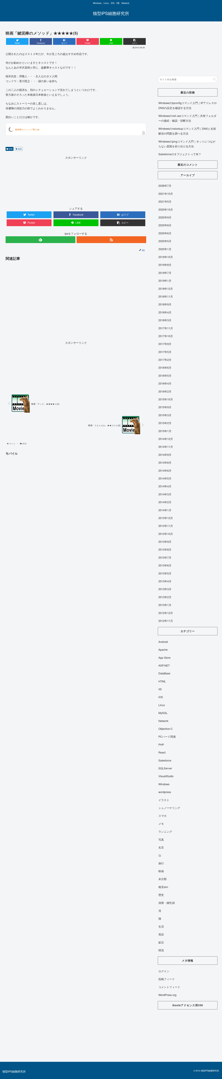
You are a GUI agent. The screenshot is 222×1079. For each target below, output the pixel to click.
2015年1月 (164, 431)
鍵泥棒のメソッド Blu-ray (27, 129)
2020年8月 (164, 225)
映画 (11, 149)
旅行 (161, 863)
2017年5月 (164, 352)
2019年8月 (164, 265)
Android (163, 642)
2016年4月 (164, 383)
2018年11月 (165, 296)
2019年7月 (164, 273)
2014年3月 (164, 494)
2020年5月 (164, 241)
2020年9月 (164, 217)
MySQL (162, 713)
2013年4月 (164, 581)
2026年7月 (164, 186)
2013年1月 (164, 605)
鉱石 (161, 942)
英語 (161, 934)
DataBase (164, 673)
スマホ (162, 816)
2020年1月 (164, 249)
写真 (161, 839)
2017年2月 (164, 360)
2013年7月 (164, 557)
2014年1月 (164, 510)
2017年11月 (165, 328)
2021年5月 (164, 201)
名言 (161, 847)
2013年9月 (164, 542)
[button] (214, 79)
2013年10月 (165, 534)
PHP (161, 744)
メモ (161, 824)
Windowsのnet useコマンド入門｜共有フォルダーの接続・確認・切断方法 (187, 118)
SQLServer (165, 768)
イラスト (163, 800)
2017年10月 (165, 336)
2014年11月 (165, 447)
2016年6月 (164, 367)
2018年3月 (164, 320)
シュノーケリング (169, 808)
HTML (162, 681)
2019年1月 (164, 280)
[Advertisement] (76, 181)
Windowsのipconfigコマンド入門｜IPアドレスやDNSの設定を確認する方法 (187, 105)
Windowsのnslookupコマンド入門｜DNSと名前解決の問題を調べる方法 (187, 131)
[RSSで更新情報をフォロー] (111, 239)
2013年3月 (164, 589)
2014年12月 (165, 439)
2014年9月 (164, 455)
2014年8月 (164, 462)
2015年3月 (164, 415)
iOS (160, 697)
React (162, 752)
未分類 (162, 879)
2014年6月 (164, 470)
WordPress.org (167, 995)
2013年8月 (164, 549)
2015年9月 (164, 407)
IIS (160, 689)
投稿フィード (166, 979)
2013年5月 (164, 573)
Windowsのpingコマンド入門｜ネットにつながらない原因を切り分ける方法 (186, 143)
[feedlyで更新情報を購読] (40, 239)
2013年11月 (165, 526)
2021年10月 (165, 194)
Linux (161, 705)
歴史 (161, 895)
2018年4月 (164, 312)
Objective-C (165, 729)
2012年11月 (165, 621)
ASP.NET (164, 665)
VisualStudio (166, 776)
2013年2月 (164, 597)
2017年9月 (164, 344)
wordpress (164, 792)
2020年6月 (164, 233)
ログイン (163, 971)
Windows (163, 784)
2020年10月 (165, 209)
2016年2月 (164, 391)
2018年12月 (165, 288)
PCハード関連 (167, 736)
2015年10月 (165, 399)
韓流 (161, 950)
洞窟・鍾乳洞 (166, 903)
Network (163, 721)
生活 (161, 926)
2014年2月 (164, 502)
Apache (163, 649)
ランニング (165, 831)
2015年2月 (164, 423)
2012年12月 (165, 613)
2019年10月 (165, 257)
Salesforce (164, 760)
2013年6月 (164, 565)
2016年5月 (164, 375)
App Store (164, 657)
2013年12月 (165, 518)
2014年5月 (164, 478)
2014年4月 (164, 486)
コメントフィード (169, 987)
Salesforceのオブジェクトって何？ (179, 154)
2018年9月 (164, 304)
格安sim (163, 887)
